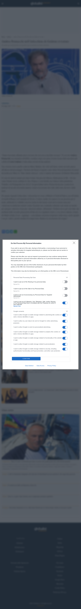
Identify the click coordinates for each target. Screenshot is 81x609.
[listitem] (40, 277)
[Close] (75, 243)
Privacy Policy (51, 365)
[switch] (65, 281)
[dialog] (40, 304)
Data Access (40, 365)
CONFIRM (26, 358)
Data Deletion (29, 365)
